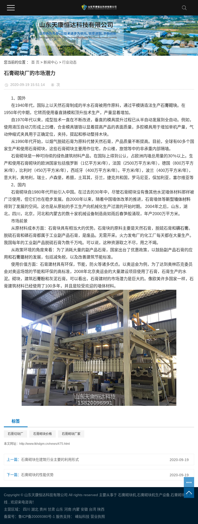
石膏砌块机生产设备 (153, 495)
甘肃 (51, 509)
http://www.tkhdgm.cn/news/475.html (44, 444)
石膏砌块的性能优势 (37, 475)
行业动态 (69, 62)
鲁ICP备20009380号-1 (36, 516)
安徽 (84, 509)
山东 (59, 509)
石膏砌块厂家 (71, 434)
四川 (26, 509)
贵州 (43, 509)
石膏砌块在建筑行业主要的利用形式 (50, 459)
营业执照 (97, 516)
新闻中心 (51, 62)
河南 (67, 509)
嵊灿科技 (81, 516)
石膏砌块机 (127, 495)
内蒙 (76, 509)
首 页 (35, 62)
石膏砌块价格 (42, 434)
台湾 (92, 509)
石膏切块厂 (15, 434)
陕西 (100, 509)
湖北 (34, 509)
